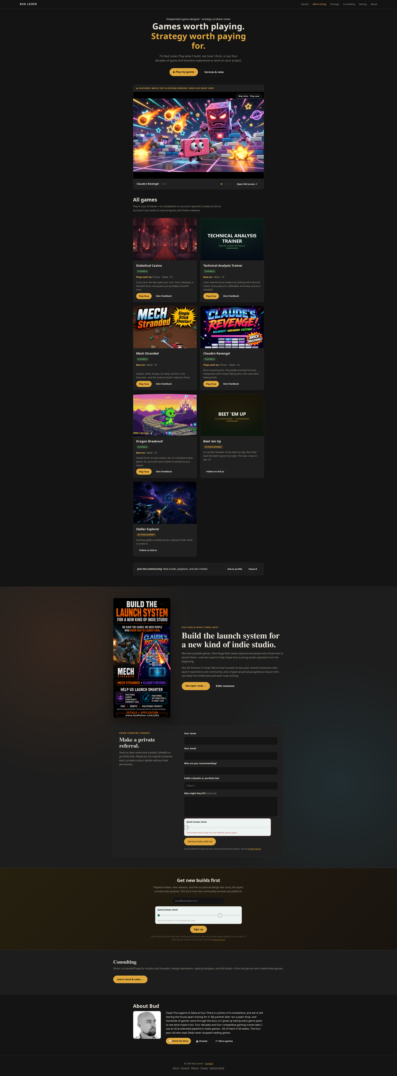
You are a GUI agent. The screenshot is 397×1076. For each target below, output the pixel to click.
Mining (363, 4)
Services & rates (214, 72)
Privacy (204, 1068)
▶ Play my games (183, 72)
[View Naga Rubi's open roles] (142, 658)
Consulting (349, 4)
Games (305, 4)
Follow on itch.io (215, 471)
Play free (144, 296)
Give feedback (164, 295)
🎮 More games (224, 1041)
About (374, 4)
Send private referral (200, 841)
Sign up (198, 929)
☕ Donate (201, 1041)
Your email (190, 748)
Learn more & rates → (130, 979)
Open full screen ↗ (247, 184)
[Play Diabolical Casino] (226, 184)
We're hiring (319, 4)
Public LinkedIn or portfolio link (201, 778)
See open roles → (195, 685)
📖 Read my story (178, 1040)
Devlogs (334, 4)
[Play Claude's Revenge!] (221, 184)
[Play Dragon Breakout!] (231, 184)
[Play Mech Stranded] (224, 184)
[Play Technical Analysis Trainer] (228, 184)
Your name (190, 733)
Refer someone (225, 686)
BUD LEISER (28, 4)
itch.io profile (234, 568)
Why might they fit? (200, 793)
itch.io (176, 1068)
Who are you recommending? (200, 763)
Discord (253, 568)
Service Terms (217, 1068)
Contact (209, 1063)
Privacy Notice (254, 849)
